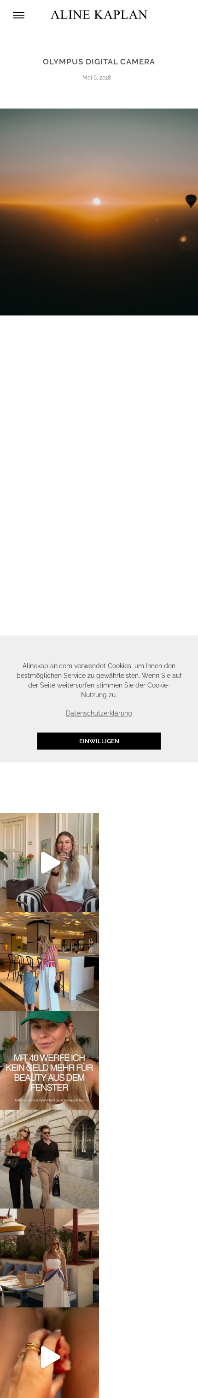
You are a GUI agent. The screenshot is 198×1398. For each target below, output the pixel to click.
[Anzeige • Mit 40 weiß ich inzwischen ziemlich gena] (49, 1060)
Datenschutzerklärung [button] (99, 713)
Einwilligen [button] (99, 741)
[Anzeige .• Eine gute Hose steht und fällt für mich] (49, 862)
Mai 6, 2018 (96, 77)
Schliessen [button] (154, 647)
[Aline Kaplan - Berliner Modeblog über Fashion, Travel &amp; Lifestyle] (99, 15)
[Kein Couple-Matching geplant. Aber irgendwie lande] (49, 1159)
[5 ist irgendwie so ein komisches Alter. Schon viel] (49, 961)
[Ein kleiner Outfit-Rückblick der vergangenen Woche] (49, 1258)
